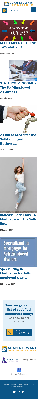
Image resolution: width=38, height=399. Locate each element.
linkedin (19, 392)
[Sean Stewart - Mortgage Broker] (19, 4)
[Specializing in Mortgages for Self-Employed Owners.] (18, 252)
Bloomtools (23, 386)
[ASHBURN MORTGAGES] (19, 360)
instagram (23, 392)
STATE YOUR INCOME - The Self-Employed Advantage (18, 87)
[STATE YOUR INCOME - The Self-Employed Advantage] (18, 70)
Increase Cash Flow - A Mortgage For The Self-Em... (18, 219)
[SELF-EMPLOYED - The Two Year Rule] (18, 30)
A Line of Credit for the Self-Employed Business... (18, 139)
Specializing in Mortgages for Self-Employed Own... (15, 273)
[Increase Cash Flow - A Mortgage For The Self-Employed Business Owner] (18, 184)
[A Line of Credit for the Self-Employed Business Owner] (18, 119)
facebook (14, 392)
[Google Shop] (19, 371)
